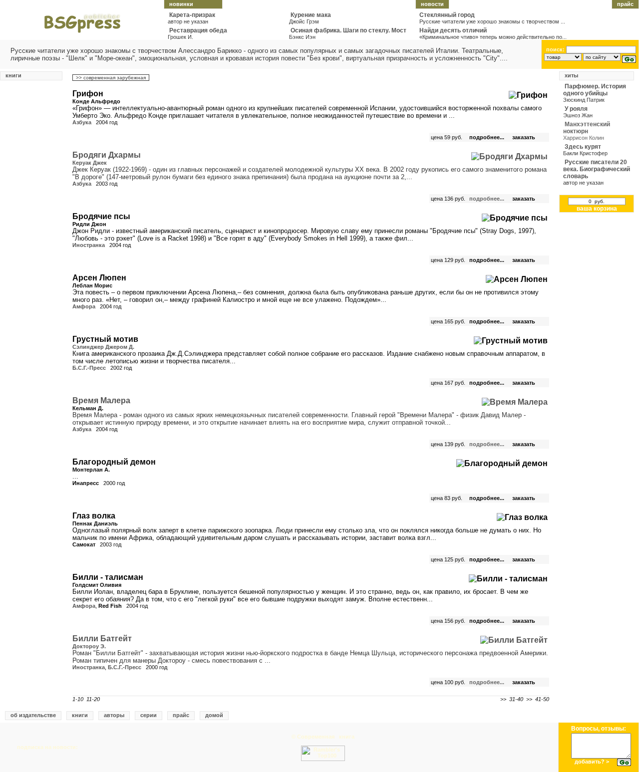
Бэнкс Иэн (302, 37)
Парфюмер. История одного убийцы (594, 90)
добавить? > (592, 762)
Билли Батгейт (102, 638)
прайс (625, 4)
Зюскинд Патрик (584, 100)
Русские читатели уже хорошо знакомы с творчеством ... (492, 21)
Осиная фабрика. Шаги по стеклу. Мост (348, 30)
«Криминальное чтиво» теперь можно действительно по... (493, 37)
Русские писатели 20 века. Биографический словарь (596, 169)
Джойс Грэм (304, 21)
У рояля (576, 108)
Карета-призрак (192, 14)
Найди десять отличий (453, 30)
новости (432, 4)
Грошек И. (180, 37)
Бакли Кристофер (585, 153)
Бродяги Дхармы (106, 155)
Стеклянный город (447, 14)
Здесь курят (583, 146)
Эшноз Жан (578, 115)
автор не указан (188, 21)
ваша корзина (597, 208)
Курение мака (311, 14)
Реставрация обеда (198, 30)
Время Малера (101, 400)
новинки (181, 4)
